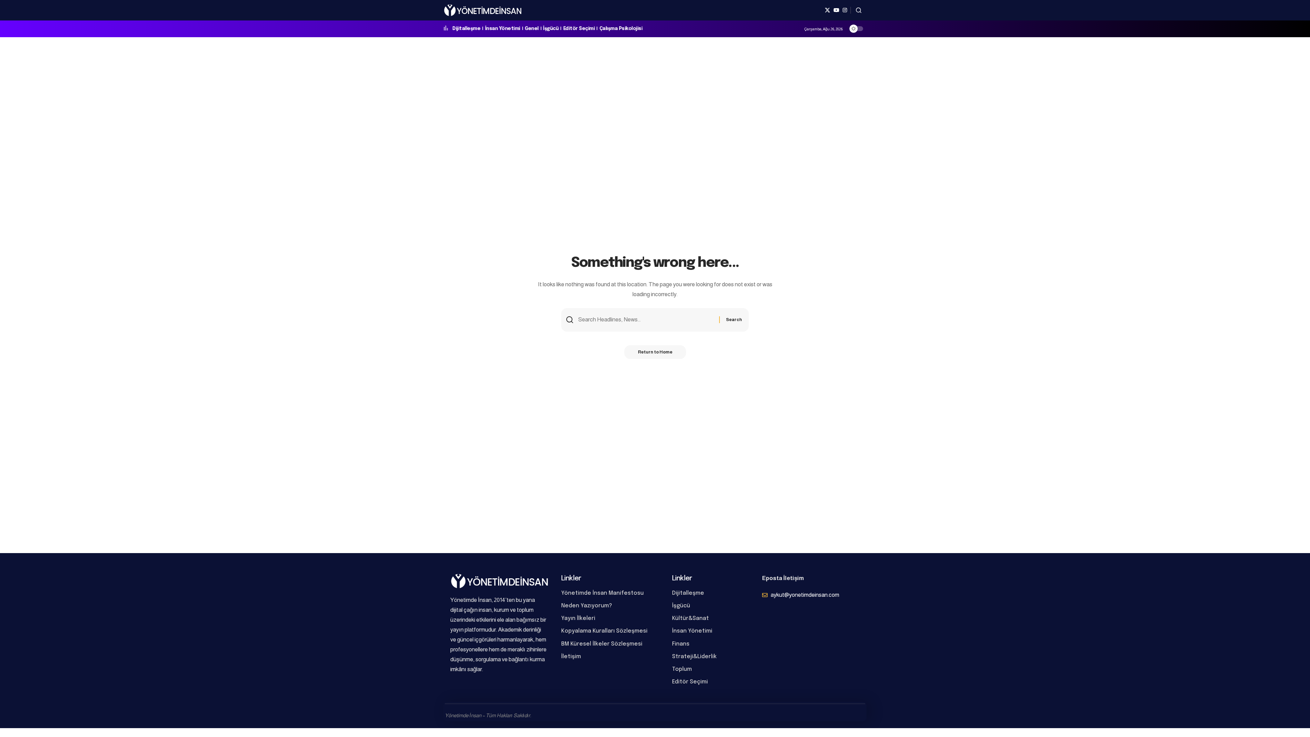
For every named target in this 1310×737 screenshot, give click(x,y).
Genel (532, 28)
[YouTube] (836, 10)
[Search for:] (646, 320)
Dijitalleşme (466, 28)
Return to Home (655, 352)
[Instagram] (845, 10)
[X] (827, 10)
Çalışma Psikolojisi (621, 28)
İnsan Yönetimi (502, 28)
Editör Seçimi (579, 28)
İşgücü (550, 28)
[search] (858, 10)
